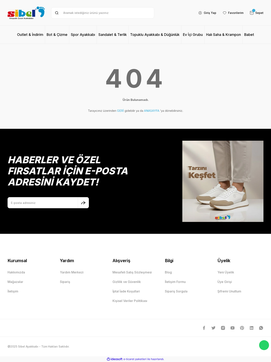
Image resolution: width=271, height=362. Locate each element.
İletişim (13, 291)
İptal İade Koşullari (126, 291)
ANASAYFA (151, 111)
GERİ (120, 111)
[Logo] (26, 12)
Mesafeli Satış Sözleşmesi (132, 272)
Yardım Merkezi (72, 272)
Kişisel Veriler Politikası (129, 301)
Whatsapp (264, 345)
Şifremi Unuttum (229, 291)
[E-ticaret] (135, 359)
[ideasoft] (115, 359)
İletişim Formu (175, 282)
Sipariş (65, 282)
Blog (168, 272)
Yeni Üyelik (225, 272)
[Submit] (83, 202)
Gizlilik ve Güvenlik (126, 282)
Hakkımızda (16, 272)
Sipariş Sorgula (176, 291)
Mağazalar (15, 282)
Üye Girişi (224, 282)
